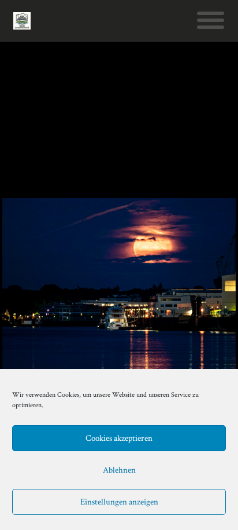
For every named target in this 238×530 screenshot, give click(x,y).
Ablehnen (119, 470)
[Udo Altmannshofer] (22, 21)
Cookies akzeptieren (119, 438)
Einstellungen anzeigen (119, 501)
